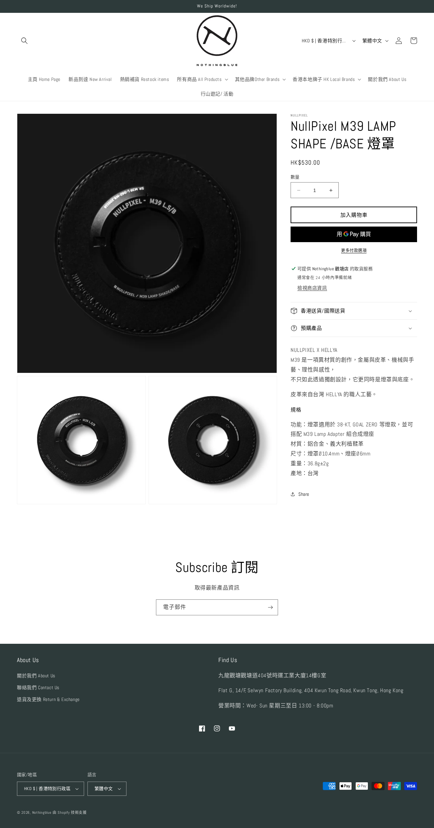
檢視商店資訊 (312, 288)
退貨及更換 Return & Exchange (48, 699)
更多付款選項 (354, 250)
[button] (24, 40)
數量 (295, 177)
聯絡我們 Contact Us (38, 687)
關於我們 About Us (36, 676)
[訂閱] (270, 607)
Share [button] (303, 494)
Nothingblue (42, 812)
